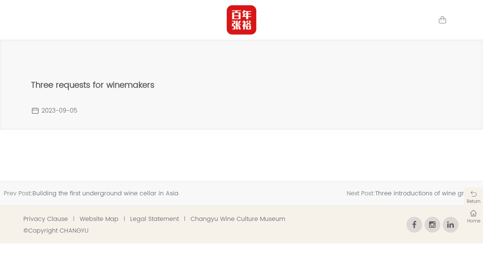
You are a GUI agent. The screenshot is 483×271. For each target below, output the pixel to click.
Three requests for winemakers (92, 85)
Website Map (99, 219)
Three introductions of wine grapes (427, 193)
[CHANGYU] (241, 20)
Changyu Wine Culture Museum (238, 219)
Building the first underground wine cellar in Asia (105, 193)
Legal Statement (154, 219)
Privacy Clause (45, 219)
